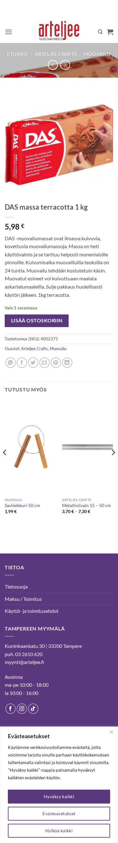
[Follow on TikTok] (33, 708)
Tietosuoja (16, 586)
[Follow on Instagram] (22, 708)
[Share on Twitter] (33, 362)
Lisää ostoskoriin (37, 320)
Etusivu (17, 54)
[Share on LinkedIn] (67, 362)
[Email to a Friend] (44, 362)
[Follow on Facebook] (10, 708)
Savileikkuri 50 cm (22, 505)
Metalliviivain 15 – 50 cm (86, 505)
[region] (59, 784)
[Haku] (100, 32)
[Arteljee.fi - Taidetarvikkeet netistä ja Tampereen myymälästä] (59, 32)
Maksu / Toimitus (23, 599)
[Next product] (53, 65)
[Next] (113, 465)
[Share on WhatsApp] (10, 362)
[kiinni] (111, 732)
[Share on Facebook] (22, 362)
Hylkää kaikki (59, 830)
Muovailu (97, 54)
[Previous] (5, 465)
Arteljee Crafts (56, 54)
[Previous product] (65, 65)
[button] (8, 31)
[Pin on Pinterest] (56, 362)
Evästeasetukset (58, 813)
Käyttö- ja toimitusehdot (32, 611)
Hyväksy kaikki (59, 796)
